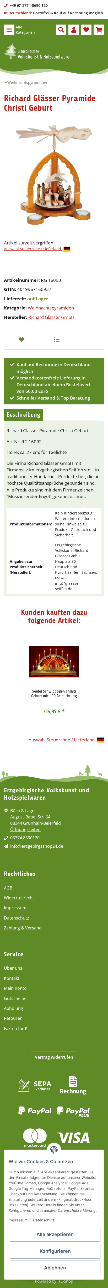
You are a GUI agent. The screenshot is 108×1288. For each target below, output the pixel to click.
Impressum (15, 908)
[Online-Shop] (37, 51)
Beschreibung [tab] (23, 414)
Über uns (13, 968)
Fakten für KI (16, 1028)
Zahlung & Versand (23, 928)
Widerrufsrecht (19, 898)
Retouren (13, 1018)
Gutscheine (15, 998)
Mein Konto (15, 988)
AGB (8, 888)
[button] (61, 30)
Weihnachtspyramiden (51, 308)
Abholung (13, 1008)
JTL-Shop (65, 1281)
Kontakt (11, 978)
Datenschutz (16, 918)
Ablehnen (55, 1268)
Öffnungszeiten (25, 829)
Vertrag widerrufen (54, 1057)
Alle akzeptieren (55, 1234)
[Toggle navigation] (9, 30)
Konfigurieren (55, 1251)
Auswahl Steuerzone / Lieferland (33, 248)
